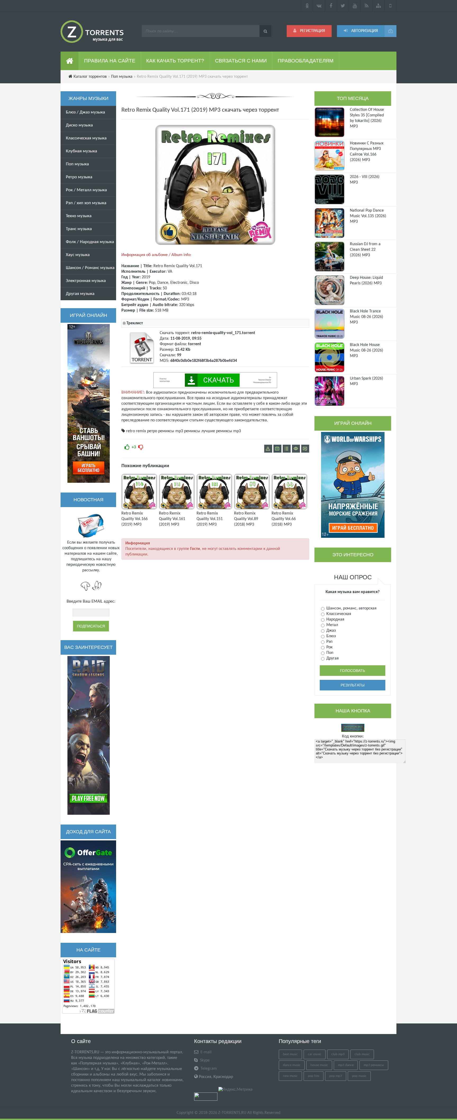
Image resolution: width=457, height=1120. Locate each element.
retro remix (136, 431)
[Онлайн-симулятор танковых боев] (88, 403)
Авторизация (364, 31)
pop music (359, 1076)
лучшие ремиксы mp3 (221, 431)
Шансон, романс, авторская (351, 608)
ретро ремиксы (160, 431)
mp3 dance (346, 1065)
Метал (331, 625)
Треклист (134, 323)
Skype (204, 1060)
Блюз (330, 636)
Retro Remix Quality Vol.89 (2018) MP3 (246, 519)
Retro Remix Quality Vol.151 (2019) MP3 (209, 519)
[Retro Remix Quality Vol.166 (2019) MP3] (139, 508)
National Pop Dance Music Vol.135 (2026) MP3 (368, 216)
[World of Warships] (353, 485)
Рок (328, 647)
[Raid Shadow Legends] (88, 735)
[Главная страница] (70, 61)
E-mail (205, 1052)
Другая (332, 658)
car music (314, 1054)
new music (290, 1076)
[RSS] (367, 6)
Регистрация (312, 31)
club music (362, 1054)
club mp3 (338, 1054)
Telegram (208, 1069)
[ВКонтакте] (319, 6)
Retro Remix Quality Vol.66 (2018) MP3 (284, 519)
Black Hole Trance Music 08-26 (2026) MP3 (366, 317)
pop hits (313, 1076)
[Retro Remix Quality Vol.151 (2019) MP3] (214, 508)
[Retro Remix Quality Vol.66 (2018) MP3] (289, 508)
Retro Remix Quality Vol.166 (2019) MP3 (134, 519)
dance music (291, 1065)
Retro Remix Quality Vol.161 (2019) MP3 (172, 519)
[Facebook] (331, 6)
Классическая (338, 614)
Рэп (328, 642)
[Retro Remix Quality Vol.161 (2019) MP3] (177, 508)
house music (319, 1065)
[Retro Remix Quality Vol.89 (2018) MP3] (252, 508)
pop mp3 (335, 1076)
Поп (329, 653)
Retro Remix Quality (170, 266)
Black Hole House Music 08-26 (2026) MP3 (366, 350)
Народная (334, 619)
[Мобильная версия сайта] (390, 6)
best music (290, 1054)
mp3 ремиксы (187, 431)
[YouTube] (355, 6)
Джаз (330, 631)
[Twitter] (343, 6)
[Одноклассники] (307, 6)
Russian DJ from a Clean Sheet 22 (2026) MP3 (365, 249)
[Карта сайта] (379, 6)
